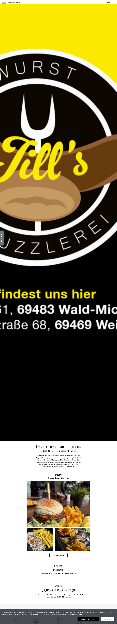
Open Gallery (58, 555)
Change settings (88, 619)
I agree (107, 619)
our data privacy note (74, 614)
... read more (69, 466)
